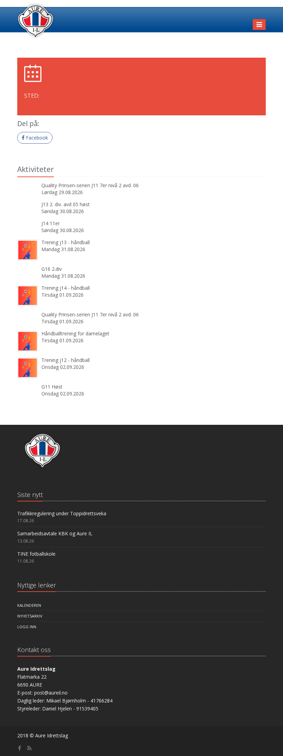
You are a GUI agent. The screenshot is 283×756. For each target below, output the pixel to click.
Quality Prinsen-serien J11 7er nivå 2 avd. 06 (90, 185)
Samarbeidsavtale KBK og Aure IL (54, 533)
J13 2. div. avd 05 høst (65, 204)
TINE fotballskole (36, 554)
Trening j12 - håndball (65, 360)
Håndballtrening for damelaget (75, 333)
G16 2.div (51, 269)
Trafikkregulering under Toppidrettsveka (61, 513)
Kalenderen (29, 605)
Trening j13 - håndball (65, 242)
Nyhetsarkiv (29, 616)
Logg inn (26, 626)
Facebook (36, 137)
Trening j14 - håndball (65, 288)
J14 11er (50, 223)
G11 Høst (51, 386)
